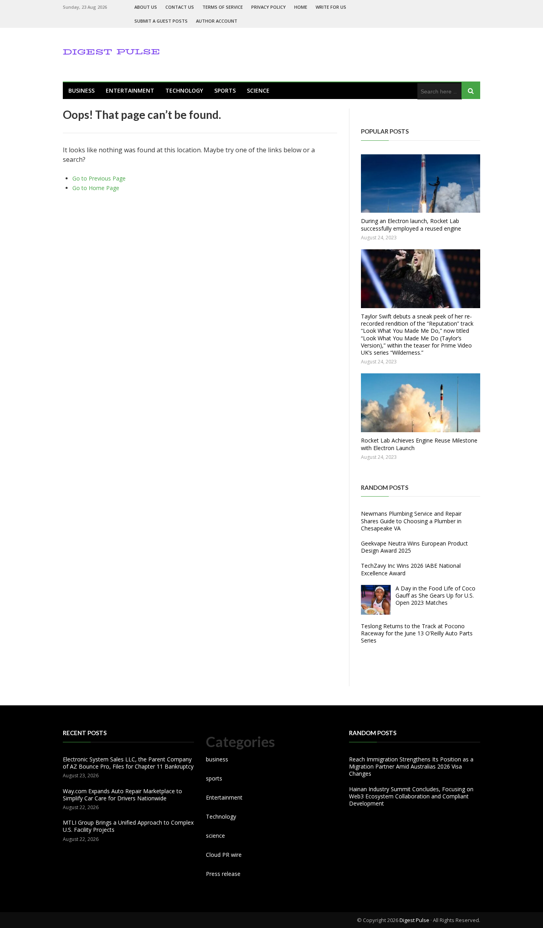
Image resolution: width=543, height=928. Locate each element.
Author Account (216, 21)
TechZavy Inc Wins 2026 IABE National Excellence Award (411, 569)
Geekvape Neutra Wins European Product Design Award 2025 (414, 547)
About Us (145, 7)
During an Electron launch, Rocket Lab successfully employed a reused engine (411, 224)
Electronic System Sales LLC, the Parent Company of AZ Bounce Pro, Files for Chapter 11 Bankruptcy (128, 762)
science (258, 90)
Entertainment (130, 90)
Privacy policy (268, 7)
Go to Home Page (95, 188)
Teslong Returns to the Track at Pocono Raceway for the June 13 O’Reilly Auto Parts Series (417, 633)
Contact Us (179, 7)
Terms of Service (222, 7)
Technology (184, 90)
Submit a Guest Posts (161, 21)
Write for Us (331, 7)
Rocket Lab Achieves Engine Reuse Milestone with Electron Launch (419, 444)
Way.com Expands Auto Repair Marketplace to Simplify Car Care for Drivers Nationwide (122, 794)
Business (81, 90)
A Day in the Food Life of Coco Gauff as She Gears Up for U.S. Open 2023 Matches (435, 595)
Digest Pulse (414, 920)
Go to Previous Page (99, 178)
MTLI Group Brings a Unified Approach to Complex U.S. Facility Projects (128, 826)
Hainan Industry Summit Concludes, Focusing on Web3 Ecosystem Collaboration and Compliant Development (411, 796)
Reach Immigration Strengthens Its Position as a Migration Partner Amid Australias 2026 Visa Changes (411, 766)
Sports (225, 90)
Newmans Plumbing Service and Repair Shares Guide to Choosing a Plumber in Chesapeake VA (411, 521)
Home (300, 7)
